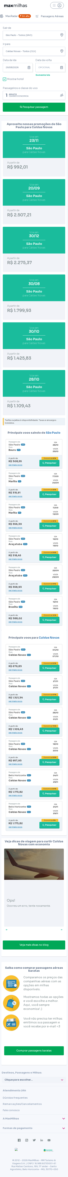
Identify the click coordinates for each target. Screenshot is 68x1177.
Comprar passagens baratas (34, 1050)
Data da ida (9, 60)
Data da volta (43, 60)
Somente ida (43, 75)
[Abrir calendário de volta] (62, 67)
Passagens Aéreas (52, 16)
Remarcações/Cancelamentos (22, 1104)
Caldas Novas (49, 637)
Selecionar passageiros (34, 95)
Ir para (6, 44)
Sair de (7, 27)
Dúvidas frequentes (15, 1097)
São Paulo (53, 433)
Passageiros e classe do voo (20, 88)
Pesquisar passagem (35, 107)
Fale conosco (11, 1110)
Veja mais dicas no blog (34, 944)
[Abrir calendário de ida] (30, 67)
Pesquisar (50, 463)
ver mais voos (15, 465)
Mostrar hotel (15, 79)
